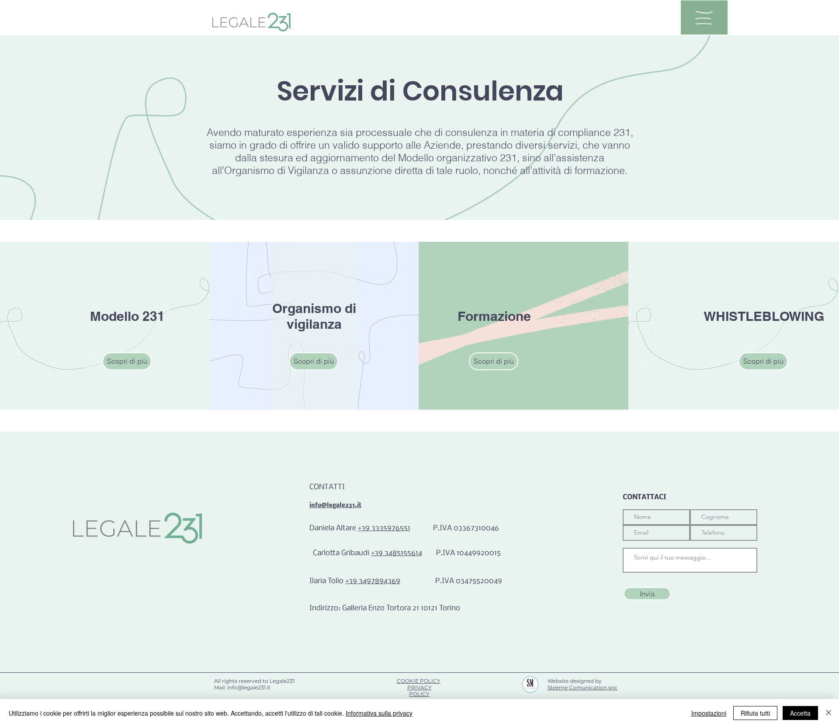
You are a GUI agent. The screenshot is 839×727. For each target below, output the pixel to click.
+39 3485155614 (396, 553)
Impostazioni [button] (708, 713)
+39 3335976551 (384, 528)
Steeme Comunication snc (582, 687)
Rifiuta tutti (755, 713)
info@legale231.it (335, 505)
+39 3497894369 (372, 581)
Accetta (800, 713)
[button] (704, 17)
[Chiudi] (828, 713)
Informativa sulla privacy (379, 713)
